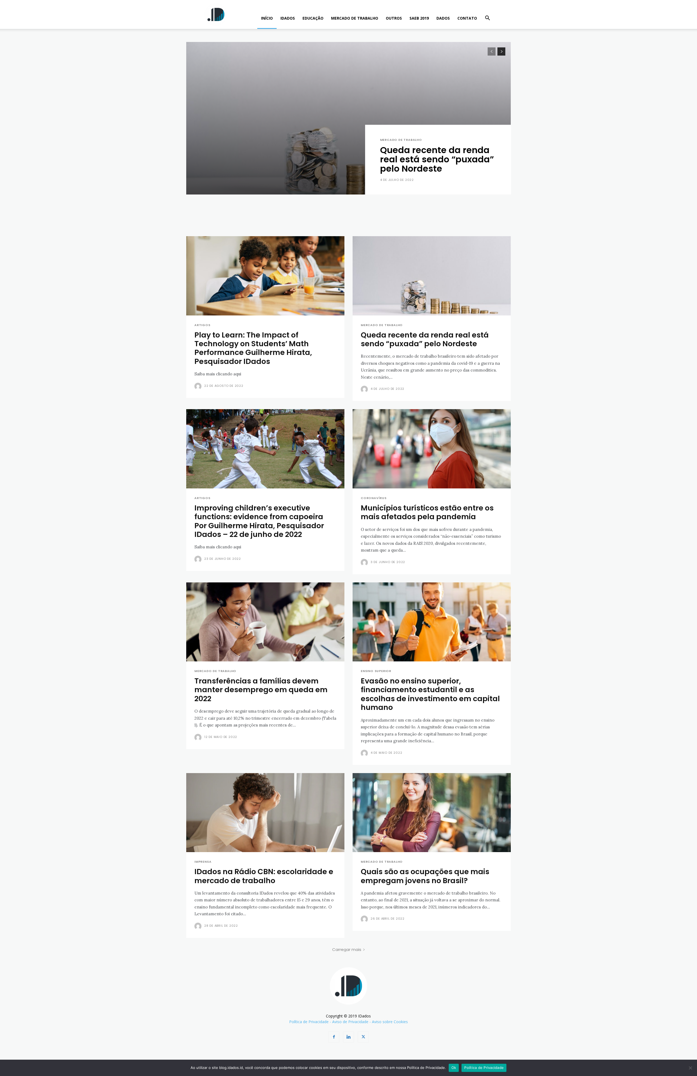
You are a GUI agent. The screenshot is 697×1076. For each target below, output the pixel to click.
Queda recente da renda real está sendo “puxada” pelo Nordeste (437, 159)
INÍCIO (267, 18)
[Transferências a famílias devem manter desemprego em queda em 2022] (265, 622)
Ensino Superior (376, 671)
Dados (443, 18)
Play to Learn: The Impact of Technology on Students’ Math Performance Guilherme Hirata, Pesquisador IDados (253, 348)
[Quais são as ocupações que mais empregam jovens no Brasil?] (432, 812)
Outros (394, 18)
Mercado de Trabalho (354, 18)
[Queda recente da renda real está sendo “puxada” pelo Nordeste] (348, 118)
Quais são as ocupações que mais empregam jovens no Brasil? (425, 876)
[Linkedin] (348, 1037)
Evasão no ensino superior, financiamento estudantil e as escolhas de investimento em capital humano (430, 694)
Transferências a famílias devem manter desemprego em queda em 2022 (261, 690)
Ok (453, 1067)
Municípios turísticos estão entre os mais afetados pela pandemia (427, 512)
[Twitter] (363, 1037)
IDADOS (287, 18)
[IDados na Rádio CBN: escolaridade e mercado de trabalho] (265, 812)
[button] (487, 18)
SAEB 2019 (419, 18)
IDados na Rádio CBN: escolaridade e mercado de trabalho (263, 876)
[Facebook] (333, 1037)
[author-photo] (198, 386)
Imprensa (202, 861)
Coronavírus (374, 498)
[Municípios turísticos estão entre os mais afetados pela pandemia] (432, 448)
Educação (312, 18)
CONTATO (467, 18)
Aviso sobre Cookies (390, 1021)
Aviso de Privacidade (350, 1021)
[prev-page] (492, 51)
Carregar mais (346, 949)
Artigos (202, 325)
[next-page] (501, 51)
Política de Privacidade (309, 1021)
